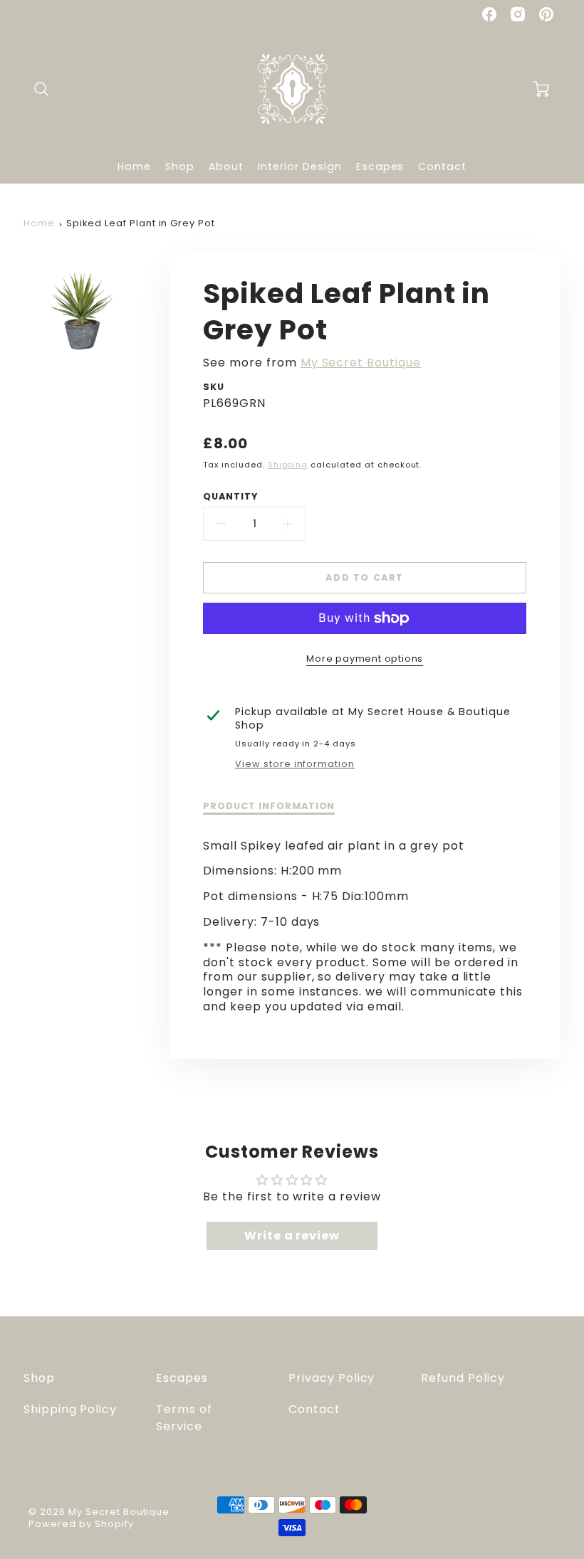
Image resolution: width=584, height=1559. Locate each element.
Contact (442, 166)
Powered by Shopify (80, 1524)
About (226, 166)
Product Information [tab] (269, 806)
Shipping (288, 464)
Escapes (380, 166)
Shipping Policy (70, 1409)
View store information (295, 764)
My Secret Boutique (361, 362)
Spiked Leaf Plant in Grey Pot (140, 223)
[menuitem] (134, 166)
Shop (179, 166)
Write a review (292, 1235)
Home (134, 166)
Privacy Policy (331, 1378)
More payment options (364, 658)
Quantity (230, 496)
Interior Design (299, 166)
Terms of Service (184, 1417)
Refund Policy (462, 1378)
